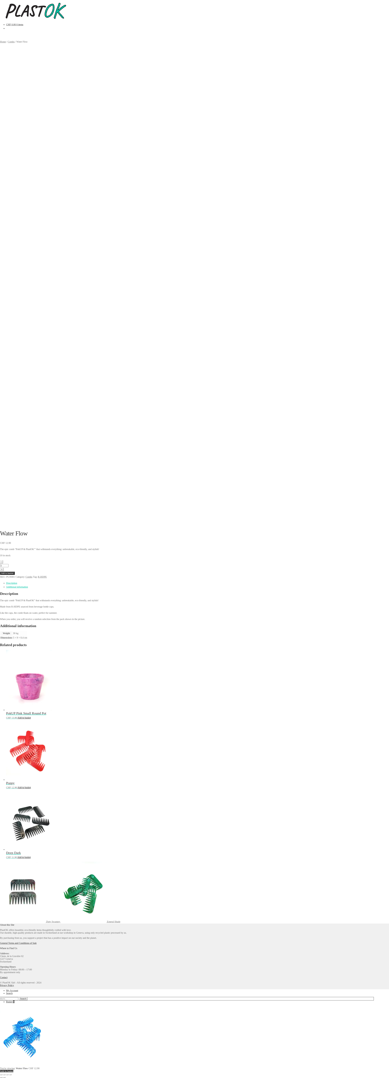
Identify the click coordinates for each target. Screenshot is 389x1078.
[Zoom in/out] (1, 1074)
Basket (10, 1001)
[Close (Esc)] (10, 1074)
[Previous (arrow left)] (1, 1077)
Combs (29, 577)
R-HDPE (42, 577)
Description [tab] (11, 583)
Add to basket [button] (24, 717)
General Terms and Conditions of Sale (18, 943)
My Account (12, 990)
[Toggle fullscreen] (4, 1074)
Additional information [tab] (17, 587)
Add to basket (7, 573)
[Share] (7, 1074)
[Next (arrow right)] (4, 1077)
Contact (3, 977)
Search (9, 993)
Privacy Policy (7, 985)
